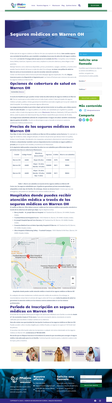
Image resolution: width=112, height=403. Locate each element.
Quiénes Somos (71, 5)
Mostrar (21, 92)
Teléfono (82, 89)
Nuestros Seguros (42, 5)
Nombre (82, 81)
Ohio (55, 59)
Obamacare (56, 5)
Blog (63, 5)
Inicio (33, 5)
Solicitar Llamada (89, 98)
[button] (79, 5)
